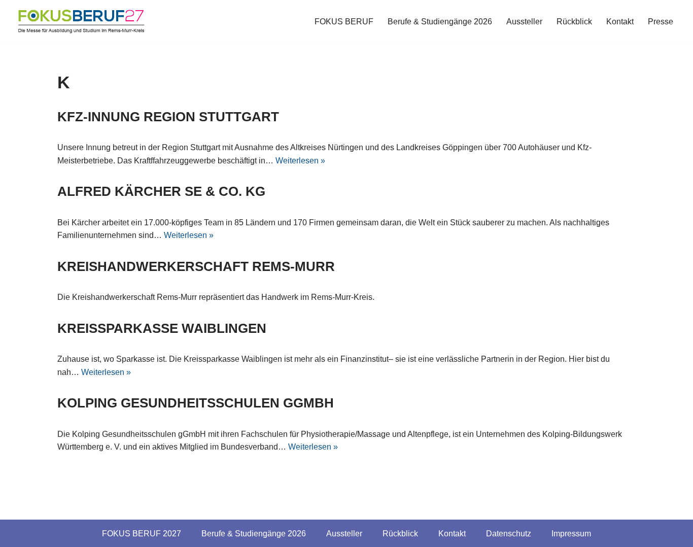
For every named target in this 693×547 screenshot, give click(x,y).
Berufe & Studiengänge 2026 (440, 21)
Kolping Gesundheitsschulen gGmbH (195, 403)
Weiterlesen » (300, 160)
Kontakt (620, 21)
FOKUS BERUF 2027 (141, 533)
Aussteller (524, 21)
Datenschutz (508, 533)
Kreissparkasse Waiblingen (161, 328)
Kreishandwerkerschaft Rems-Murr (196, 266)
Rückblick (574, 21)
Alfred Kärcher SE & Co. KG (161, 191)
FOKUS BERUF (344, 21)
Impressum (571, 533)
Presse (660, 21)
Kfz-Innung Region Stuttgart (168, 116)
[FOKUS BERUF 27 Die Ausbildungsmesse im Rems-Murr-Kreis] (81, 21)
